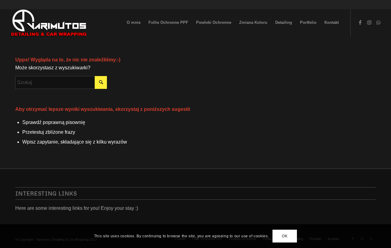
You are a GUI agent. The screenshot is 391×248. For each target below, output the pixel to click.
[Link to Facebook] (360, 22)
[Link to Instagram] (369, 22)
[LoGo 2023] (49, 22)
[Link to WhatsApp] (378, 22)
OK (284, 236)
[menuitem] (133, 22)
